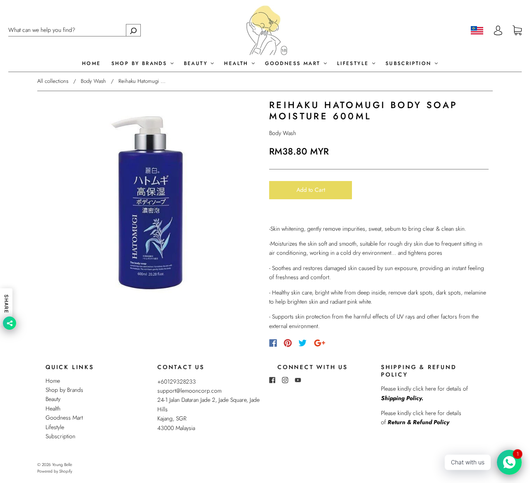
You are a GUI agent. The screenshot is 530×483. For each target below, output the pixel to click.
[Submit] (133, 30)
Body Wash (93, 81)
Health (237, 63)
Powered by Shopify (54, 471)
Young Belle (62, 464)
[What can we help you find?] (74, 30)
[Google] (319, 343)
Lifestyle (354, 63)
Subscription (409, 63)
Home (91, 63)
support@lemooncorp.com (189, 390)
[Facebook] (273, 343)
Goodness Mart (294, 63)
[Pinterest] (287, 343)
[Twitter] (302, 343)
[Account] (498, 30)
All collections (52, 81)
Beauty (197, 63)
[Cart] (517, 31)
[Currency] (477, 30)
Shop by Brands (140, 63)
